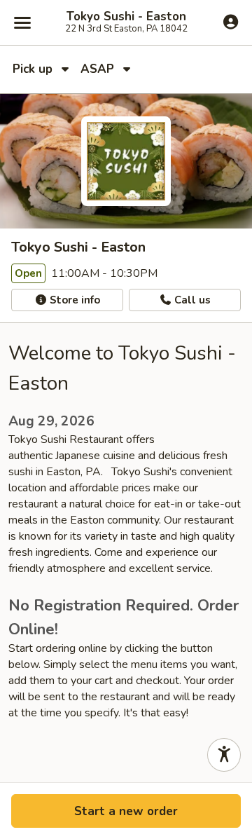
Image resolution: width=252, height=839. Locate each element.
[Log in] (230, 22)
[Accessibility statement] (224, 755)
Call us (191, 300)
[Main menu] (22, 22)
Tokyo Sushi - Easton (126, 17)
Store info (73, 300)
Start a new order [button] (126, 811)
